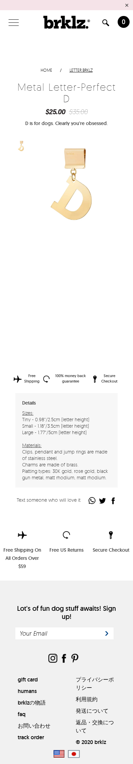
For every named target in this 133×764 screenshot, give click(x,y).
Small (57, 258)
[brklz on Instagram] (53, 659)
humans (27, 691)
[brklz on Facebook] (64, 659)
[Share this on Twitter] (103, 500)
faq (22, 714)
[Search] (105, 24)
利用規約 (87, 699)
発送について (92, 710)
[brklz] (66, 22)
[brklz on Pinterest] (75, 659)
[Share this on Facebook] (113, 500)
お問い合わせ (34, 725)
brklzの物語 (32, 702)
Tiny (40, 258)
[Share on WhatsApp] (92, 500)
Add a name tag (36, 344)
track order (31, 737)
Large (73, 258)
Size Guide (99, 258)
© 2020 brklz (91, 742)
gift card (28, 679)
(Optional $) (72, 343)
